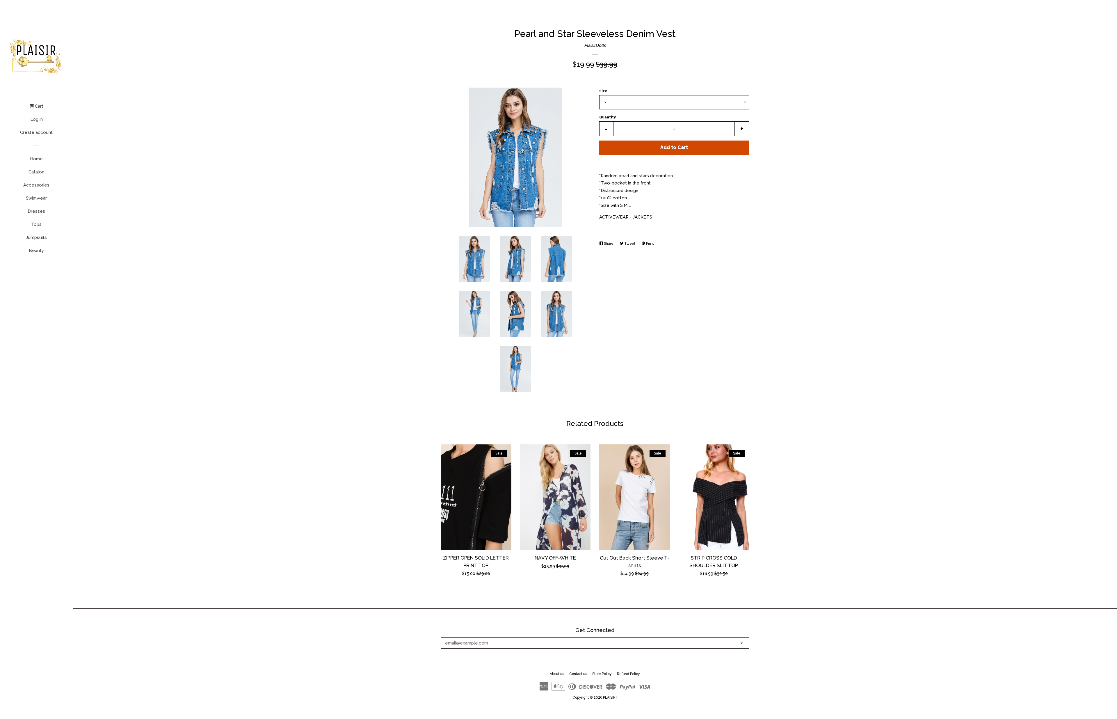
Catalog (37, 172)
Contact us (578, 674)
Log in (36, 119)
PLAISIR (609, 697)
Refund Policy (628, 674)
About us (557, 674)
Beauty (36, 250)
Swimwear (36, 198)
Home (36, 158)
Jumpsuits (36, 237)
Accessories (36, 185)
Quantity (607, 117)
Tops (36, 224)
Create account (36, 132)
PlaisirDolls (595, 45)
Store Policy (602, 674)
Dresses (36, 211)
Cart (38, 106)
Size (603, 91)
